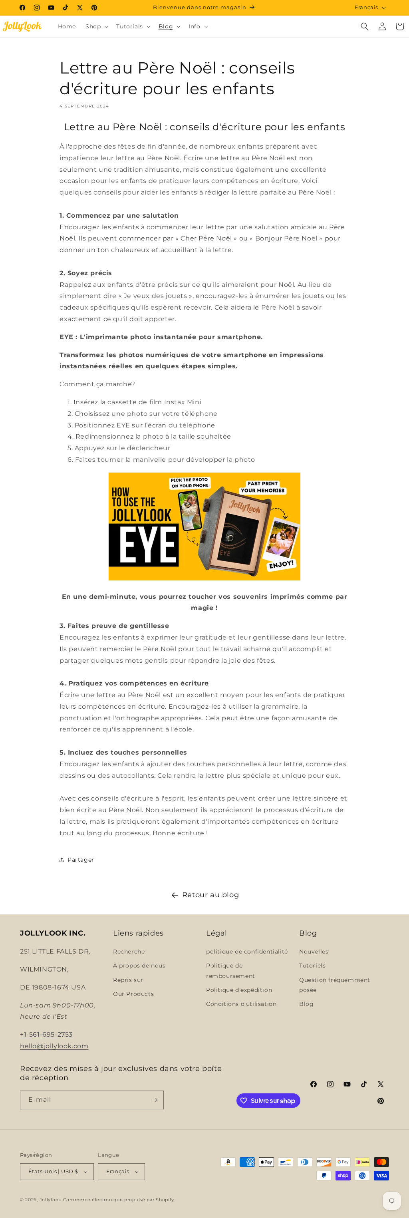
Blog (306, 1003)
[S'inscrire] (154, 1100)
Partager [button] (81, 859)
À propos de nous (139, 965)
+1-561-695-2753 (46, 1034)
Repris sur (128, 980)
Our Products (133, 993)
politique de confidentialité (247, 951)
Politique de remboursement (230, 970)
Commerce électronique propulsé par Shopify (118, 1199)
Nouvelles (313, 951)
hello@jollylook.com (54, 1046)
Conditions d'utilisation (241, 1003)
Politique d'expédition (239, 989)
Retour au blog (210, 894)
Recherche (129, 951)
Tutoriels (312, 965)
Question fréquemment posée (334, 984)
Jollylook (51, 1199)
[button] (96, 26)
